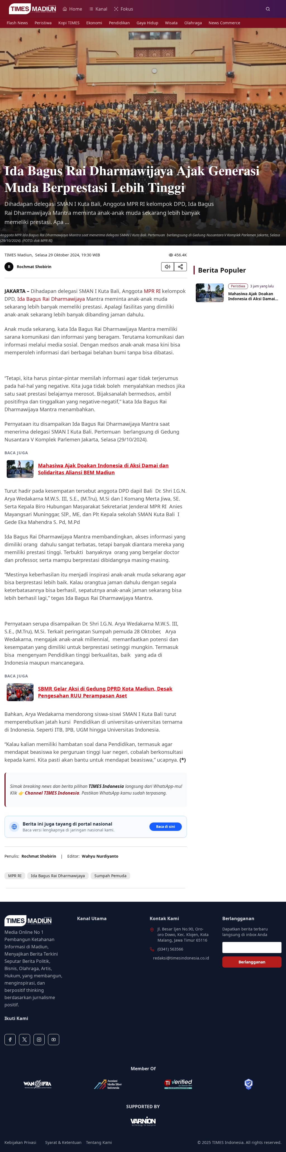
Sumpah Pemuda (110, 875)
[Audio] (167, 266)
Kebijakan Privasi (20, 1142)
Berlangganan (252, 962)
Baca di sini (165, 826)
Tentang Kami (99, 1142)
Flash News (17, 22)
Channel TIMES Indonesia (52, 793)
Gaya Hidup (147, 22)
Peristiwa (43, 22)
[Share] (180, 266)
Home (75, 9)
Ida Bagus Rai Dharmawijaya (51, 298)
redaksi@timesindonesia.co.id (181, 958)
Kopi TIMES (69, 22)
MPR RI (152, 291)
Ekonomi (94, 22)
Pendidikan (119, 22)
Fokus (127, 9)
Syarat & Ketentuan (63, 1142)
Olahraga (193, 22)
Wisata (171, 22)
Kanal (101, 9)
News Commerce (224, 22)
